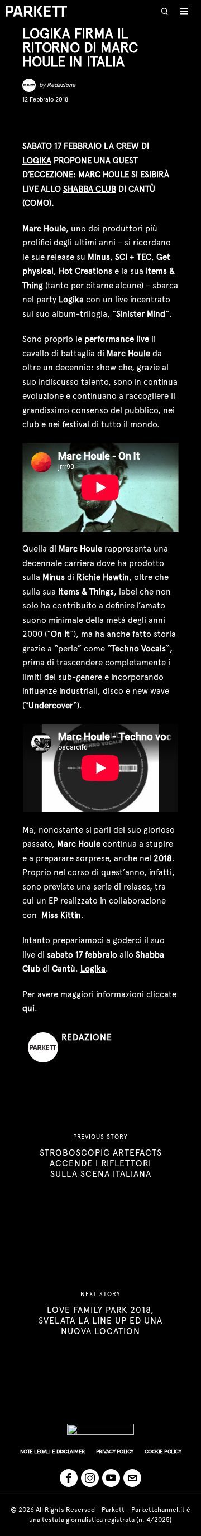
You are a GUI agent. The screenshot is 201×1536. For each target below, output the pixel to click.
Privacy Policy (114, 1451)
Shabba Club (89, 189)
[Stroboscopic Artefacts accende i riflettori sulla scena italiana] (100, 1156)
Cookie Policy (163, 1451)
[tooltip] (30, 121)
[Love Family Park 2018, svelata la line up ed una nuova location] (100, 1313)
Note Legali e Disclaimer (52, 1451)
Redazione (61, 85)
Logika (36, 161)
